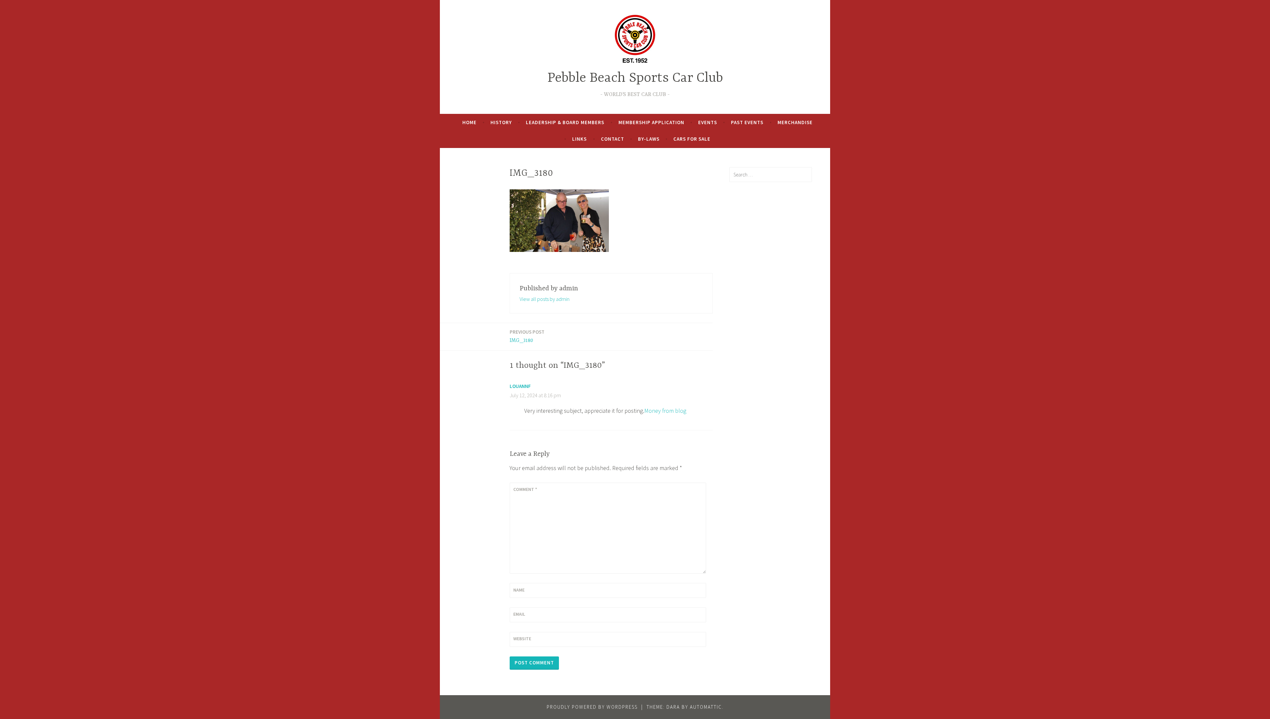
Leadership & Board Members (565, 122)
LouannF (520, 386)
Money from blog (665, 410)
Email (519, 614)
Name (519, 590)
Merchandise (795, 122)
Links (579, 139)
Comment (525, 489)
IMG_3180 (527, 336)
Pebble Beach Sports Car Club (635, 78)
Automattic (706, 707)
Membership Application (651, 122)
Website (522, 639)
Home (469, 122)
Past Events (747, 122)
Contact (612, 139)
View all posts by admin (545, 299)
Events (707, 122)
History (501, 122)
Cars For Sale (691, 139)
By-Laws (648, 139)
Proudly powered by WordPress (592, 707)
